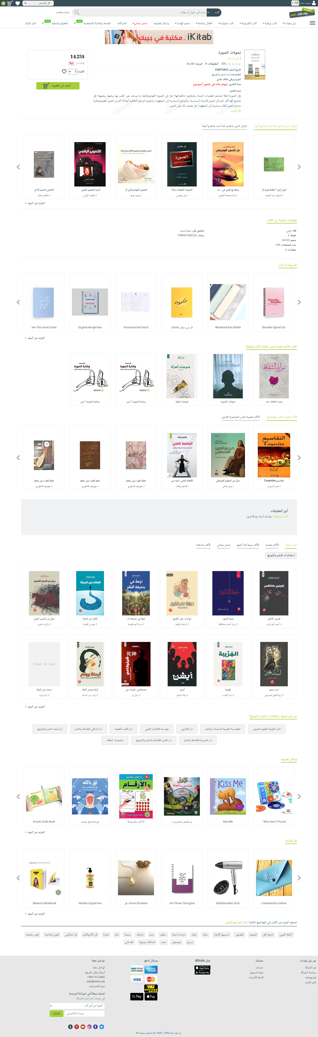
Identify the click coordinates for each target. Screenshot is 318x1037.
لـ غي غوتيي (182, 195)
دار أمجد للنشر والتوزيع (49, 729)
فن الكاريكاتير (90, 934)
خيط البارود (228, 619)
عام (117, 934)
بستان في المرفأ (44, 690)
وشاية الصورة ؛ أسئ (136, 402)
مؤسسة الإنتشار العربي (157, 729)
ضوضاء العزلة (182, 402)
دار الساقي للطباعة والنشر (88, 729)
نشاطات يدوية (147, 942)
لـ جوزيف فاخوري (136, 486)
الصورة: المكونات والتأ (182, 190)
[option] (274, 167)
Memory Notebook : (44, 903)
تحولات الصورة (228, 402)
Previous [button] (299, 167)
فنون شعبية (32, 934)
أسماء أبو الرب (272, 624)
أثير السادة (233, 58)
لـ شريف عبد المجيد (274, 195)
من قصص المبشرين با (182, 822)
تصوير (253, 934)
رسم (151, 934)
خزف (194, 934)
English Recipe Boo (90, 327)
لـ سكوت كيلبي (90, 195)
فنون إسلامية (52, 934)
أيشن (182, 690)
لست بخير (274, 690)
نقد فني (129, 942)
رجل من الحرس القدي (44, 619)
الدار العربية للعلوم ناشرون (267, 729)
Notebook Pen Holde (228, 327)
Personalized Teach (136, 327)
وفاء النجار (181, 695)
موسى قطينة (89, 624)
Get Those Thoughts (182, 903)
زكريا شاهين (43, 624)
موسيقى (176, 942)
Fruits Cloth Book (44, 822)
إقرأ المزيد (235, 110)
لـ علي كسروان (274, 486)
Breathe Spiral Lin (274, 327)
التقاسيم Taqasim (274, 481)
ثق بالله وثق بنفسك (90, 822)
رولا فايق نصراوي (273, 695)
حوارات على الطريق (182, 619)
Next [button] (18, 167)
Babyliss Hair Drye (228, 903)
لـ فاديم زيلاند (182, 486)
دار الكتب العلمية (123, 729)
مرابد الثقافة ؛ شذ (274, 402)
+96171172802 (96, 977)
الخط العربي (285, 934)
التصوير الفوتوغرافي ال (136, 190)
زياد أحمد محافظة (227, 624)
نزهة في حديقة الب (136, 619)
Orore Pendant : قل (136, 903)
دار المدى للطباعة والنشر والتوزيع (154, 740)
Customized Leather (274, 903)
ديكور (163, 934)
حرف (205, 934)
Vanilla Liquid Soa (90, 903)
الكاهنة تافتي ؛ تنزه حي (182, 481)
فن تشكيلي (71, 934)
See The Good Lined (44, 327)
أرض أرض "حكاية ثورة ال (274, 190)
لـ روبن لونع (136, 195)
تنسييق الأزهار (221, 934)
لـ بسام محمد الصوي (228, 195)
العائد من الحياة (90, 619)
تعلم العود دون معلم (136, 481)
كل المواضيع (240, 922)
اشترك (56, 1013)
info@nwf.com (96, 982)
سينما (127, 934)
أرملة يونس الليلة (90, 690)
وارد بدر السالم (89, 695)
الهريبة (228, 690)
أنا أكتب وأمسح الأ (136, 822)
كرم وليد (43, 695)
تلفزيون (239, 934)
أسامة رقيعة (180, 624)
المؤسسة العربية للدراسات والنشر (222, 729)
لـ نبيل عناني (228, 486)
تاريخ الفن (268, 934)
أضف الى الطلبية (61, 85)
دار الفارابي (187, 729)
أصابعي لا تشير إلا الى (44, 190)
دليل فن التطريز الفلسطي (228, 481)
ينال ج (135, 695)
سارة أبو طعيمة (135, 624)
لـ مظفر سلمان (44, 195)
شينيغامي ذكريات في (136, 690)
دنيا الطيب (227, 695)
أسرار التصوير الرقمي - (90, 190)
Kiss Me (228, 822)
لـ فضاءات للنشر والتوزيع (281, 555)
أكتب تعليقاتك (280, 516)
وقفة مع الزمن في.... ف (228, 190)
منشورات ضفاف (114, 740)
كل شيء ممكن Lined (182, 327)
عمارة (106, 934)
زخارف (140, 934)
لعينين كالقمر (274, 619)
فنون (227, 922)
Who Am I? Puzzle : (274, 822)
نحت (163, 942)
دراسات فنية (179, 934)
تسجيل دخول (305, 3)
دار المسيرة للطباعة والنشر (198, 740)
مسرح (190, 942)
